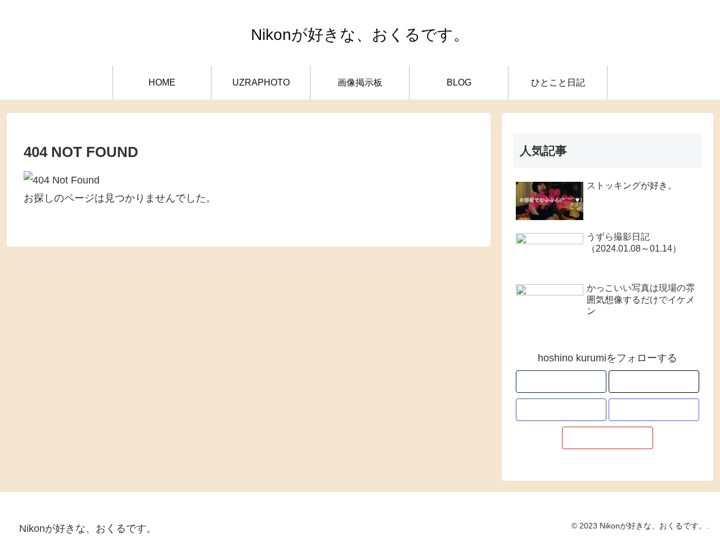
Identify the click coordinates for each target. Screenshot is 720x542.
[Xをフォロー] (654, 381)
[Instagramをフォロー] (654, 409)
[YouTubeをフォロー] (607, 438)
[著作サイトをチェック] (561, 381)
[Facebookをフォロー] (561, 409)
